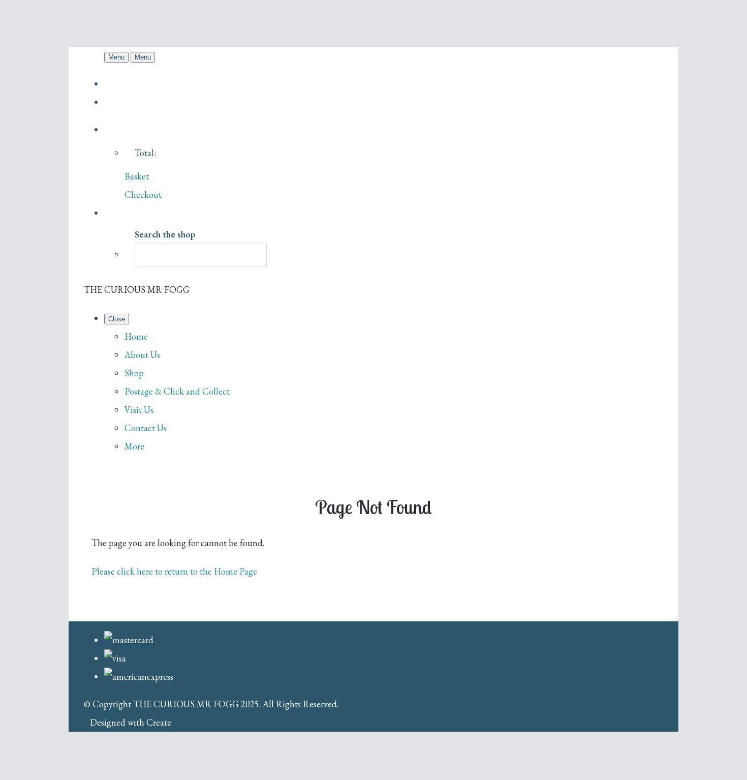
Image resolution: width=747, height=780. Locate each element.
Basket (136, 176)
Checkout (143, 194)
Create (158, 722)
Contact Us (145, 428)
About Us (142, 355)
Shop (134, 373)
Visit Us (138, 409)
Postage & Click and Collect (177, 391)
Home (136, 336)
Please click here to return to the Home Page (174, 571)
